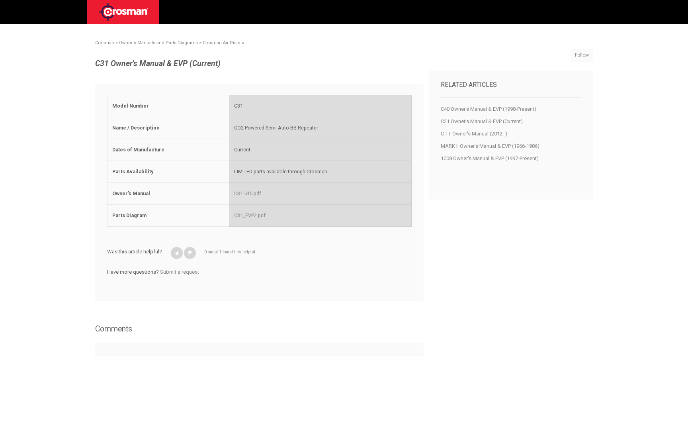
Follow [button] (582, 55)
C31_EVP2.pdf (250, 215)
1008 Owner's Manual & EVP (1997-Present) (490, 158)
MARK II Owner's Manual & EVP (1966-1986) (490, 146)
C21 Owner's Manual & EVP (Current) (482, 121)
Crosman (104, 42)
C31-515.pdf (247, 193)
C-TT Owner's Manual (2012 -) (474, 134)
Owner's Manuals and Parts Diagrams (158, 42)
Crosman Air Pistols (223, 42)
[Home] (123, 15)
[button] (177, 253)
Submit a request (179, 272)
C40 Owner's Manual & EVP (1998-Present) (488, 109)
